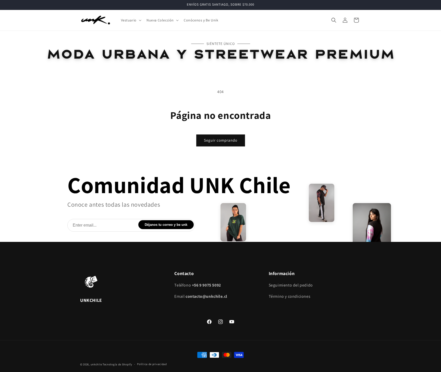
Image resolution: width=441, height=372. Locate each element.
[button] (130, 20)
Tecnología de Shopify (117, 364)
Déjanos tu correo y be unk (166, 225)
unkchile (96, 364)
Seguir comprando (220, 140)
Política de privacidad (152, 364)
